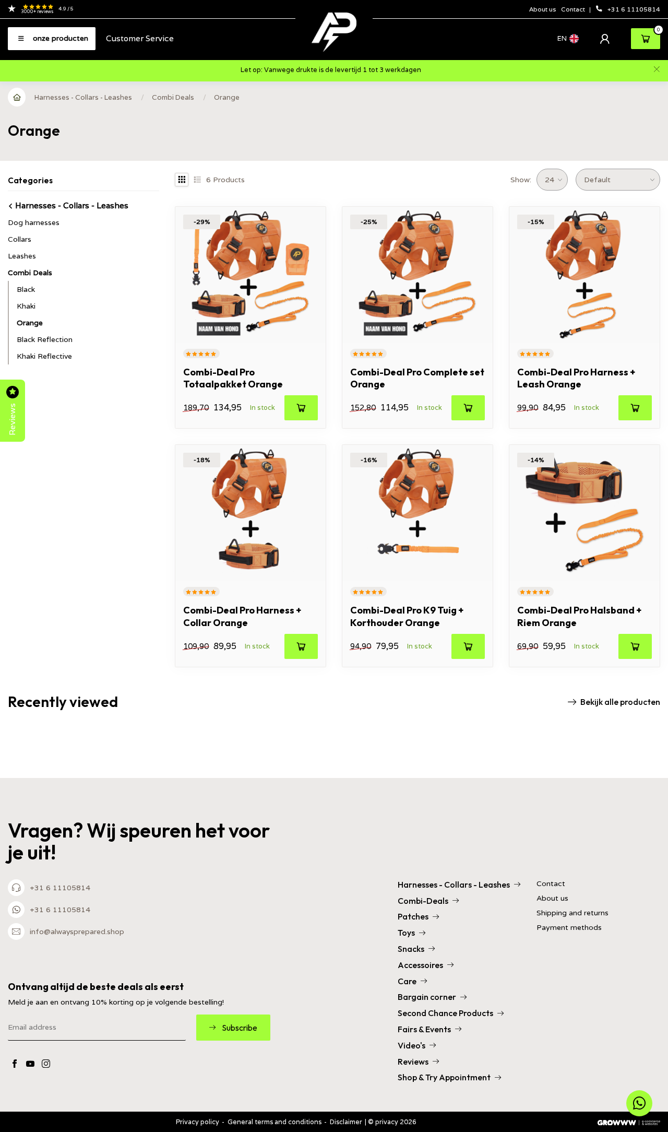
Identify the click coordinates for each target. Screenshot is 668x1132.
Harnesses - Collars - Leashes (83, 97)
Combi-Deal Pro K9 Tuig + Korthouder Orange (406, 616)
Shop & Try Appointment (444, 1077)
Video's (411, 1045)
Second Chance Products (445, 1013)
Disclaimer (346, 1121)
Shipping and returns (572, 913)
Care (407, 981)
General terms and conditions (274, 1121)
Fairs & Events (424, 1029)
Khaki (26, 306)
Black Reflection (45, 339)
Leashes (22, 256)
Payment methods (569, 927)
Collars (19, 239)
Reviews (413, 1061)
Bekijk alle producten (620, 702)
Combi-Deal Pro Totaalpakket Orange (233, 378)
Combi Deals (173, 97)
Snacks (411, 949)
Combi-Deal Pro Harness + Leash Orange (576, 378)
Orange (227, 97)
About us (542, 9)
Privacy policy (197, 1121)
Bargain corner (427, 997)
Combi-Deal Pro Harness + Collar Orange (242, 616)
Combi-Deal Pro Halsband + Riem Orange (579, 616)
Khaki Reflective (44, 356)
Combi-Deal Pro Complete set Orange (417, 378)
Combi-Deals (423, 900)
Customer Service (140, 38)
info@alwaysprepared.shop (77, 931)
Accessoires (420, 965)
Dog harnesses (33, 222)
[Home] (17, 97)
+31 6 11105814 (633, 9)
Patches (413, 916)
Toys (406, 932)
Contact (574, 9)
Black (26, 289)
